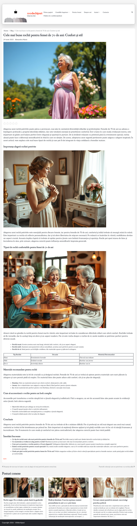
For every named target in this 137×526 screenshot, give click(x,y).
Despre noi (87, 12)
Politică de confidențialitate (53, 16)
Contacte (106, 12)
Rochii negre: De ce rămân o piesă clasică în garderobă (23, 500)
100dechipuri (34, 13)
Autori (96, 12)
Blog (5, 459)
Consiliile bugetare (61, 12)
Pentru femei (76, 12)
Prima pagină (48, 12)
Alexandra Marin (21, 40)
